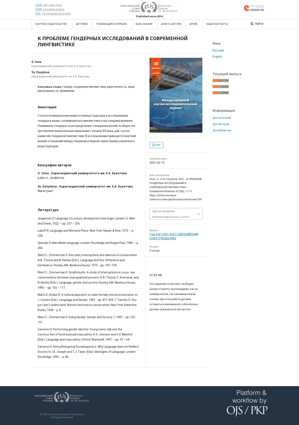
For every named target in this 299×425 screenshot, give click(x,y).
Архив (193, 24)
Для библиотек (222, 130)
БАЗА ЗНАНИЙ (144, 24)
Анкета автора (171, 24)
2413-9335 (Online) (53, 9)
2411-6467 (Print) (52, 5)
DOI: (38, 13)
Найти (258, 23)
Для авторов (221, 124)
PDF (157, 145)
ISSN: (39, 5)
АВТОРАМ (82, 24)
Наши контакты (217, 24)
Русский (218, 50)
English (217, 56)
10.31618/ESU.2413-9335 (56, 13)
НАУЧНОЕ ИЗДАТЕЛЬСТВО (51, 24)
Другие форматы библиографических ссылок (170, 214)
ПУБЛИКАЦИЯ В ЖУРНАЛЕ (112, 24)
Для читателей (222, 117)
